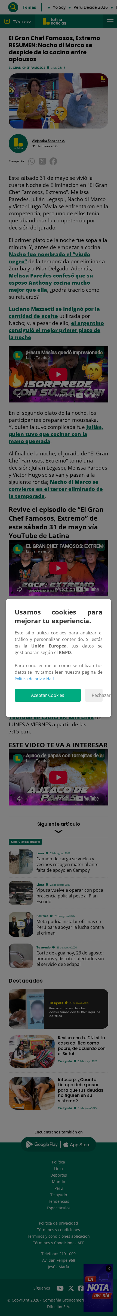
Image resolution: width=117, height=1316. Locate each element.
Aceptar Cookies (47, 695)
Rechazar (97, 695)
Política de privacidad (34, 678)
